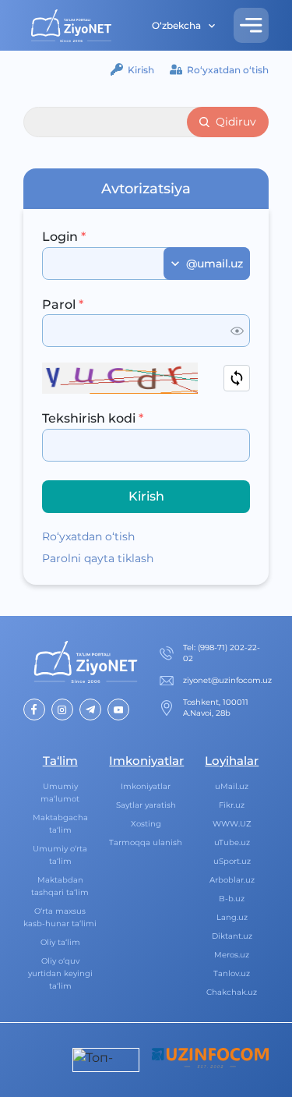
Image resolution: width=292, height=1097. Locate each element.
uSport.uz (232, 861)
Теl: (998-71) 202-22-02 (221, 653)
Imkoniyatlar (146, 786)
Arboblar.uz (232, 880)
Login (64, 236)
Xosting (146, 824)
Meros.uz (231, 955)
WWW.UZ (232, 824)
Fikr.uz (232, 805)
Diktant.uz (232, 936)
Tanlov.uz (231, 973)
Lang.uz (232, 917)
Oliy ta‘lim (60, 942)
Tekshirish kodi (92, 418)
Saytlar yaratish (146, 805)
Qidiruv (236, 122)
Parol (62, 304)
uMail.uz (231, 786)
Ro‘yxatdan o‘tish (228, 70)
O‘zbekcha (176, 25)
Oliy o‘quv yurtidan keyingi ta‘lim (60, 973)
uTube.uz (232, 842)
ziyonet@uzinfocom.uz (227, 680)
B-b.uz (232, 899)
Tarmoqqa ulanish (145, 842)
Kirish (141, 70)
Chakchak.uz (231, 992)
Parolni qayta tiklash (97, 558)
